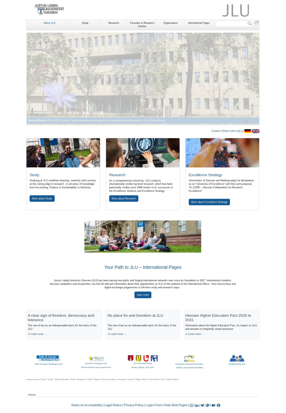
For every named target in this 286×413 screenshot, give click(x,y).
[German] (247, 130)
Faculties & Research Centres (142, 24)
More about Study (42, 198)
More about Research (124, 198)
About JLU (49, 22)
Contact (215, 130)
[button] (256, 22)
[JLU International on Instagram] (192, 405)
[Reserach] (143, 78)
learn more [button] (143, 294)
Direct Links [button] (229, 130)
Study (85, 22)
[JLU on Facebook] (218, 405)
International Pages (199, 22)
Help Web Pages (176, 405)
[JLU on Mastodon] (208, 405)
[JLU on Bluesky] (203, 405)
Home (32, 394)
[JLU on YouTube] (214, 405)
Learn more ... (38, 334)
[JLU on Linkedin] (197, 405)
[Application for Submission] (63, 152)
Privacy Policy (134, 405)
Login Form (154, 405)
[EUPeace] (189, 358)
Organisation (170, 22)
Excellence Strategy (205, 175)
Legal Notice (113, 405)
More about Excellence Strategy (209, 202)
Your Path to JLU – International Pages (143, 267)
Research (113, 22)
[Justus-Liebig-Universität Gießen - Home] (49, 9)
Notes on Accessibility (87, 405)
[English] (255, 130)
